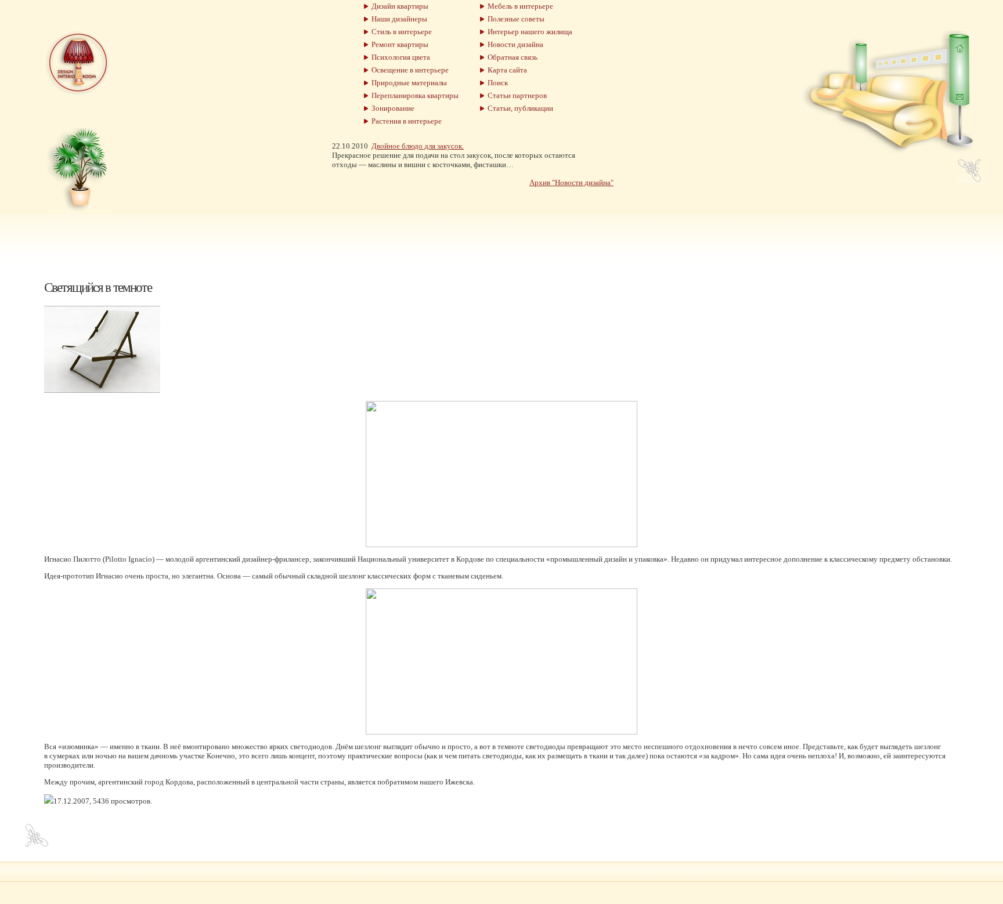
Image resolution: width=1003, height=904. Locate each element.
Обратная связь (510, 57)
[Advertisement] (501, 240)
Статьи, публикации (518, 108)
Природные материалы (407, 82)
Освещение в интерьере (408, 70)
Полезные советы (514, 19)
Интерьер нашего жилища (528, 31)
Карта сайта (505, 70)
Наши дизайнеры (397, 19)
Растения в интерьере (405, 121)
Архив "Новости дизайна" (571, 182)
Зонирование (391, 108)
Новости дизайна (513, 44)
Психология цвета (399, 57)
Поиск (496, 82)
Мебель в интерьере (518, 6)
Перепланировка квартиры (413, 95)
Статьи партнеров (515, 95)
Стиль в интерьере (400, 31)
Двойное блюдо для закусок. (417, 146)
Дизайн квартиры (398, 6)
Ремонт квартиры (398, 44)
